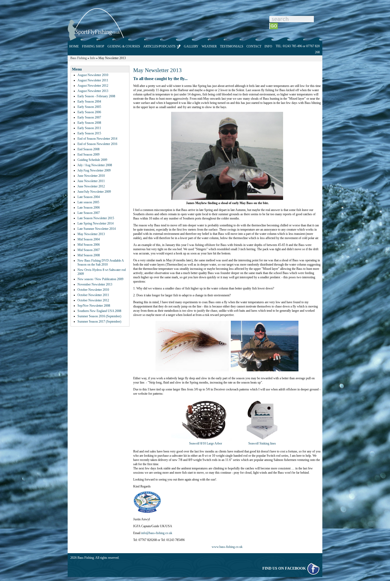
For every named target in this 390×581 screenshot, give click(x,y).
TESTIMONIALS (231, 46)
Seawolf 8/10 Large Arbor (205, 443)
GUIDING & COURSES (123, 46)
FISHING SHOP (93, 46)
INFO (268, 46)
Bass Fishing (78, 58)
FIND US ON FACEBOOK (284, 568)
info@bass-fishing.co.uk (156, 533)
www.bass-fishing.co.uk (227, 547)
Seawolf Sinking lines (262, 443)
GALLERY (191, 46)
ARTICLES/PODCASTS (159, 46)
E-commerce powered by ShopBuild (297, 558)
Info (92, 58)
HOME (74, 46)
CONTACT (253, 46)
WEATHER (209, 46)
